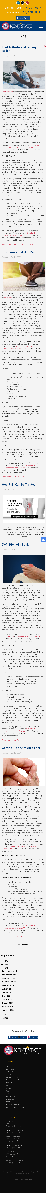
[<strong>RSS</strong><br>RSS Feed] (45, 46)
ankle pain (8, 297)
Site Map (16, 1180)
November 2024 (9, 974)
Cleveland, (30, 233)
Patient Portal (23, 18)
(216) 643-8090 (30, 12)
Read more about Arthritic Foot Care (17, 244)
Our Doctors (10, 1072)
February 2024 (8, 1006)
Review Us (34, 1037)
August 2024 (8, 985)
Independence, (8, 235)
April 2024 (7, 999)
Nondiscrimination (26, 1180)
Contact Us (10, 1099)
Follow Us (23, 1037)
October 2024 (8, 978)
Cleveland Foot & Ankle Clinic (28, 147)
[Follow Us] (23, 4)
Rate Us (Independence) (15, 1107)
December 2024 (9, 971)
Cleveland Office (12, 1077)
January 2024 (8, 1010)
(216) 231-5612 (31, 7)
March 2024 (7, 1003)
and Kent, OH (20, 235)
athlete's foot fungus (22, 805)
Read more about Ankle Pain (13, 476)
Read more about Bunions (12, 740)
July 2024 (6, 989)
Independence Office (13, 1080)
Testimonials (10, 1096)
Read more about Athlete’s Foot (15, 937)
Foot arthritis (7, 91)
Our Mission (10, 1069)
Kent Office (10, 1082)
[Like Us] (18, 4)
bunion (6, 585)
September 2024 (9, 981)
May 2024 (6, 996)
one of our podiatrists (25, 346)
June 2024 (6, 992)
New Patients (10, 1088)
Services (9, 1085)
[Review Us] (27, 4)
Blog (7, 1093)
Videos (8, 1091)
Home (8, 1066)
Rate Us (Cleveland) (13, 1104)
